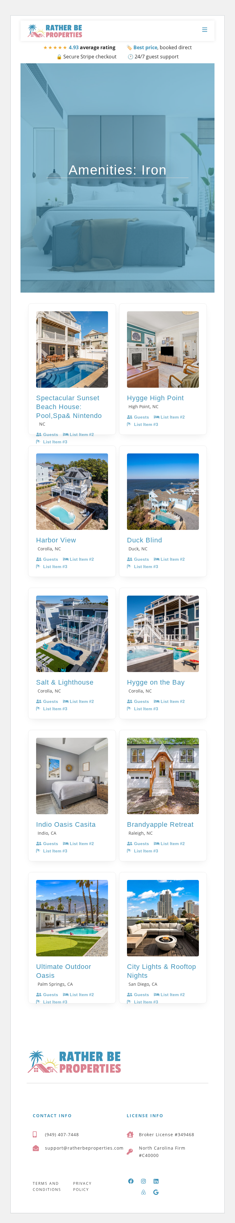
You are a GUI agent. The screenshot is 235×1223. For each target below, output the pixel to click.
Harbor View (56, 540)
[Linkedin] (156, 1181)
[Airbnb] (143, 1192)
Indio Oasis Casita (66, 824)
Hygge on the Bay (156, 682)
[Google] (156, 1192)
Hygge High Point (155, 398)
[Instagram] (143, 1181)
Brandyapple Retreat (160, 824)
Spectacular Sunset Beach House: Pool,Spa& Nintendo (69, 406)
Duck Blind (144, 540)
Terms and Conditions (47, 1186)
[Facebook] (130, 1181)
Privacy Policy (82, 1186)
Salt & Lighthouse (65, 682)
